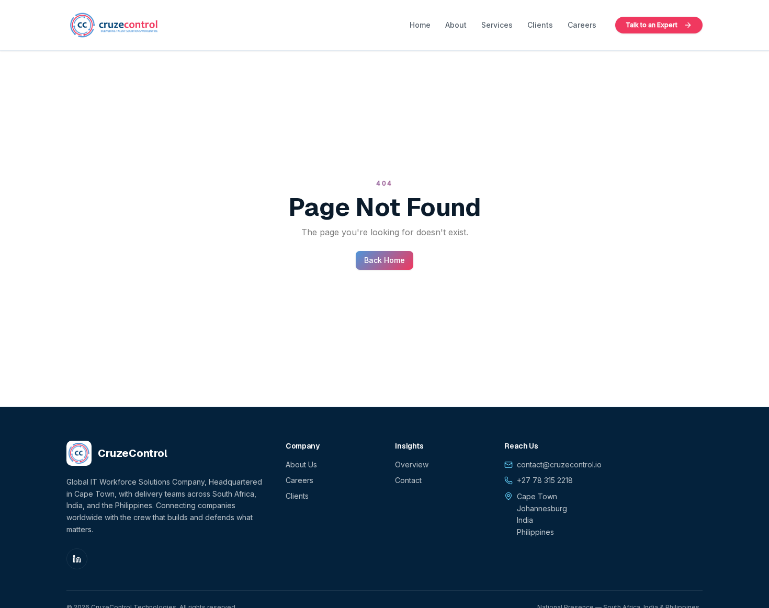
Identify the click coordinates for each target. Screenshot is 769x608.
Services (497, 24)
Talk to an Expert (651, 25)
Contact (408, 480)
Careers (582, 24)
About (456, 24)
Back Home (384, 260)
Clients (540, 24)
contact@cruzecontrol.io (559, 464)
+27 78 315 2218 (545, 480)
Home (420, 24)
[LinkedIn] (76, 558)
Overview (411, 464)
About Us (301, 464)
